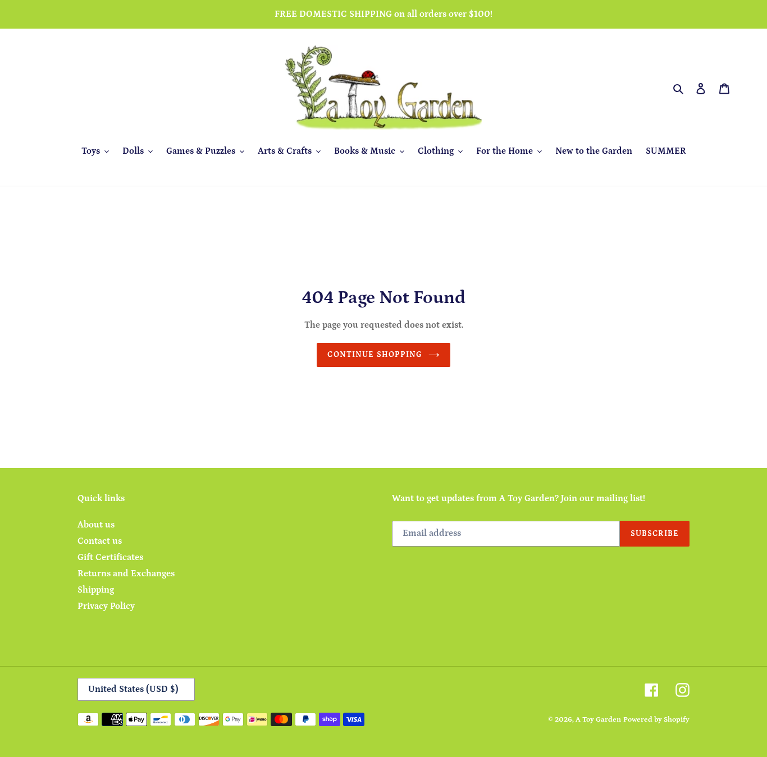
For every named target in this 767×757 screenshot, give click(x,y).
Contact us (99, 541)
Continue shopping (374, 354)
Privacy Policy (106, 606)
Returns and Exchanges (126, 573)
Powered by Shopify (656, 719)
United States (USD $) (133, 689)
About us (96, 525)
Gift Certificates (110, 557)
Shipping (95, 590)
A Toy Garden (598, 719)
